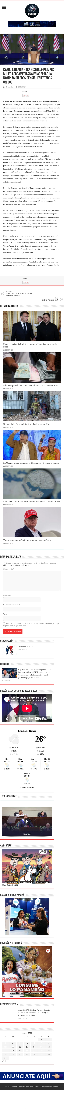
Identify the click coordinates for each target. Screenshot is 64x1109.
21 (34, 1051)
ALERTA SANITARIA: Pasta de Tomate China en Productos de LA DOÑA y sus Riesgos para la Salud (34, 1012)
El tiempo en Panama (27, 787)
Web (5, 614)
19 (20, 1051)
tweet (24, 92)
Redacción (9, 87)
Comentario (8, 569)
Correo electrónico (11, 605)
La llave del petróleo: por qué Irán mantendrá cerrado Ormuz (31, 501)
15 (41, 1047)
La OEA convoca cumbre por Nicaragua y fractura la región (31, 463)
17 (5, 1051)
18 (13, 1051)
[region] (27, 822)
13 (27, 1047)
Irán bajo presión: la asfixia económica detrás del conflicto (30, 385)
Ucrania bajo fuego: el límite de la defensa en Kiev (26, 424)
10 (5, 1047)
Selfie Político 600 (25, 646)
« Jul (4, 1061)
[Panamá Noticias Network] (32, 10)
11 (13, 1047)
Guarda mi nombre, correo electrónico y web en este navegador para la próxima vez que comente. (32, 624)
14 (34, 1047)
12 (20, 1047)
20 (27, 1051)
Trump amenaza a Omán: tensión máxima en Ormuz (27, 540)
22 (41, 1051)
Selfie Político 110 (50, 299)
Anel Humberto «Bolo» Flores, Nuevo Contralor (19, 294)
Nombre (7, 595)
